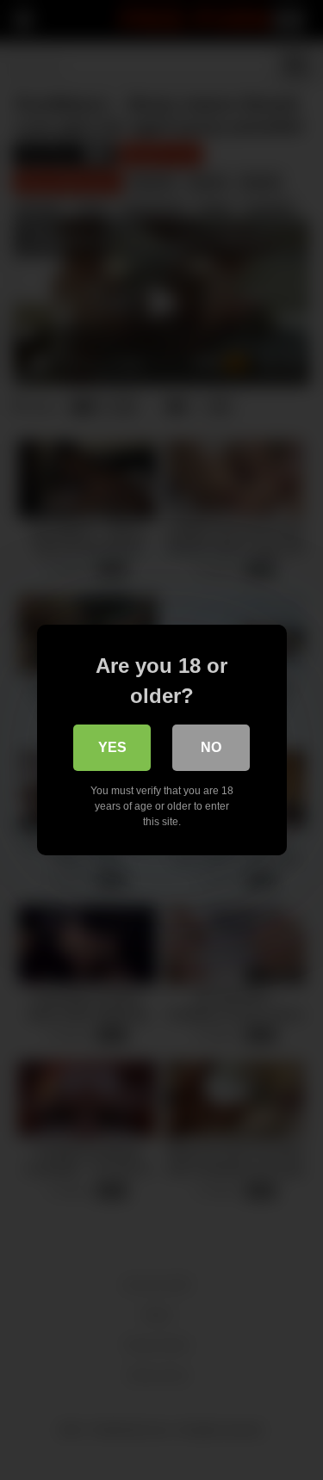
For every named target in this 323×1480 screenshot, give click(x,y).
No (211, 747)
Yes (112, 747)
